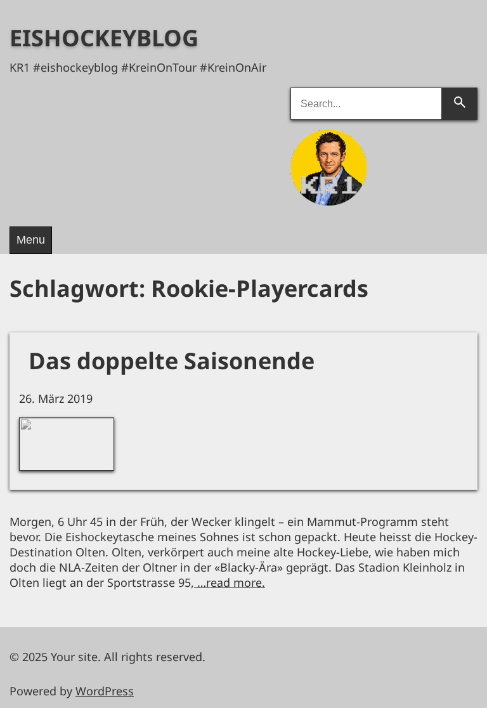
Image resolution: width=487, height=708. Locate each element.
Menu (30, 239)
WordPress (104, 690)
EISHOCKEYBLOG (104, 37)
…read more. (229, 582)
